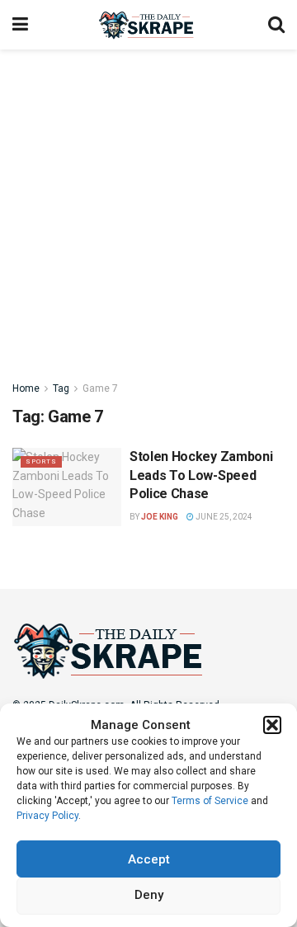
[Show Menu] (20, 24)
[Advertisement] (148, 206)
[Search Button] (276, 24)
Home (26, 388)
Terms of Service (210, 801)
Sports (41, 461)
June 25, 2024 (223, 516)
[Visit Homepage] (148, 25)
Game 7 (100, 388)
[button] (272, 725)
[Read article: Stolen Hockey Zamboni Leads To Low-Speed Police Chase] (66, 486)
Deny (148, 894)
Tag (61, 388)
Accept (149, 859)
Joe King (159, 516)
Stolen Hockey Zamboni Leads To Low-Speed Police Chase (201, 475)
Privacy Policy (47, 815)
